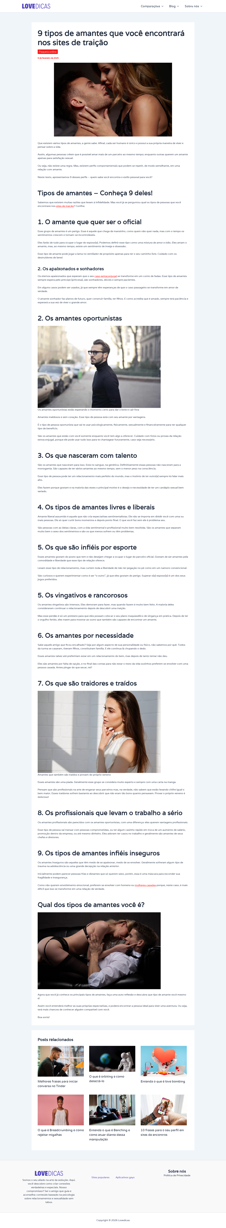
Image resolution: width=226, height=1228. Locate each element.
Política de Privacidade (177, 1175)
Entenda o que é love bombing (163, 1081)
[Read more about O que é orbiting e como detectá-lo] (112, 1058)
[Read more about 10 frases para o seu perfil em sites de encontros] (164, 1109)
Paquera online (48, 51)
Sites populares (100, 1177)
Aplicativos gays (125, 1177)
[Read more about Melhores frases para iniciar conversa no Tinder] (61, 1061)
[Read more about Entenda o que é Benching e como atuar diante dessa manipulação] (112, 1109)
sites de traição (65, 206)
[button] (161, 6)
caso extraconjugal (106, 276)
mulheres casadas (145, 885)
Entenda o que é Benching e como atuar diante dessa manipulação (109, 1134)
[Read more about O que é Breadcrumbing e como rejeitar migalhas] (61, 1109)
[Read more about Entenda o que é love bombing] (164, 1061)
